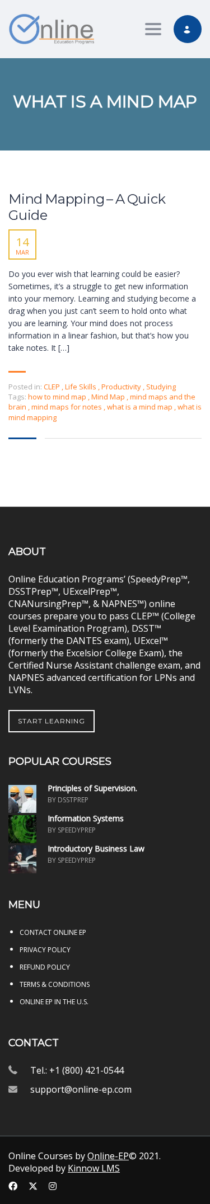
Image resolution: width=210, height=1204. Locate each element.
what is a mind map (140, 407)
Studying (161, 387)
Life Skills (80, 387)
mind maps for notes (67, 407)
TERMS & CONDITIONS (55, 984)
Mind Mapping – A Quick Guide (87, 207)
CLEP (52, 387)
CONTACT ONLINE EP (53, 932)
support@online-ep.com (81, 1089)
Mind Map (109, 397)
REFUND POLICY (45, 967)
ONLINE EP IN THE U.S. (54, 1002)
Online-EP (108, 1156)
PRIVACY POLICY (45, 949)
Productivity (121, 387)
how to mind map (58, 397)
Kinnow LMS (94, 1168)
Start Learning (51, 721)
